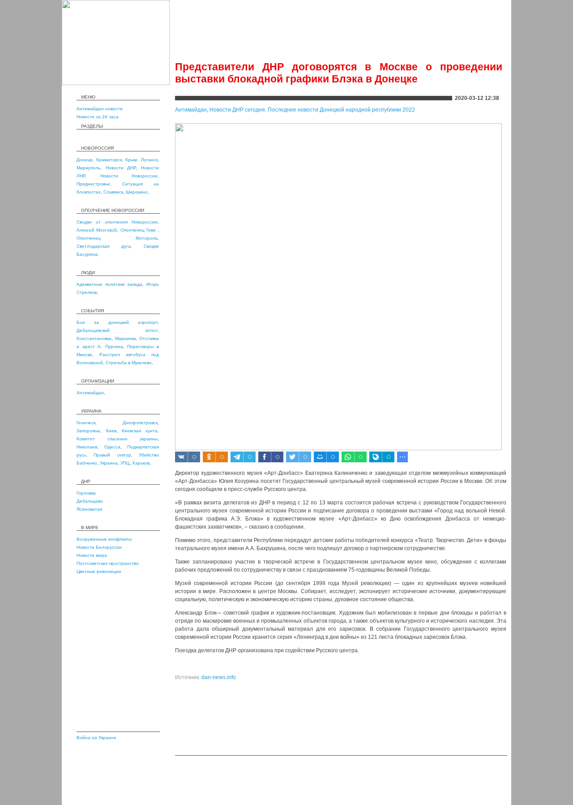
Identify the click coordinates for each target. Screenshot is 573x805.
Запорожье (88, 430)
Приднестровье (93, 183)
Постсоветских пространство (108, 563)
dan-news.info (218, 677)
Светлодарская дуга (104, 246)
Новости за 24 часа (98, 116)
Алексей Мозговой (97, 230)
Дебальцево (90, 501)
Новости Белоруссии (99, 547)
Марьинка (125, 338)
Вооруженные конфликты (104, 539)
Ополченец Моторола (117, 238)
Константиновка (94, 338)
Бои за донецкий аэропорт (117, 322)
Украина (109, 463)
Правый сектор (112, 454)
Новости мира (92, 555)
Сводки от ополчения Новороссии (117, 222)
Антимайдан (90, 392)
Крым (131, 159)
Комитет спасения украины (117, 438)
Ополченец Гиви (139, 230)
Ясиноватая (89, 509)
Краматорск (109, 159)
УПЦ (124, 463)
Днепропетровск (140, 422)
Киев (111, 430)
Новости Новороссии (129, 175)
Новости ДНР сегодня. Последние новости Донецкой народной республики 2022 (312, 110)
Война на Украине (96, 737)
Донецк (84, 159)
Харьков (141, 463)
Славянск (113, 191)
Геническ (86, 422)
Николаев (87, 446)
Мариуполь (88, 167)
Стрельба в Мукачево (129, 362)
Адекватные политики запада (109, 284)
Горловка (86, 493)
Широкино (137, 191)
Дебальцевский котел (117, 330)
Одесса (112, 446)
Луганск (149, 159)
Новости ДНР (121, 167)
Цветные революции (99, 571)
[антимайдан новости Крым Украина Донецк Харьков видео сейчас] (116, 83)
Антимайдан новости (100, 108)
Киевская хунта (140, 430)
